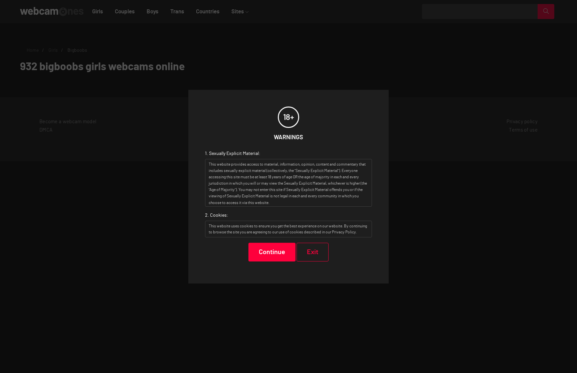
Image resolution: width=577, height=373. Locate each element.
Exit (312, 252)
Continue (272, 252)
